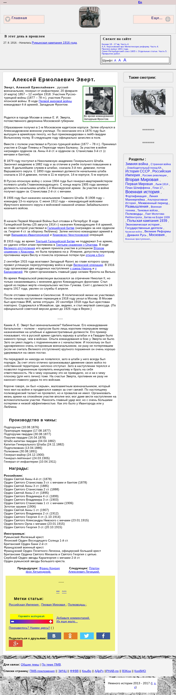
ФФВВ (74, 671)
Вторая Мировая (142, 179)
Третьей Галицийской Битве (55, 241)
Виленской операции (88, 265)
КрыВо (86, 671)
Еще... (156, 18)
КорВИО (140, 671)
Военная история (143, 191)
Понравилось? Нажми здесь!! (29, 627)
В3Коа (126, 671)
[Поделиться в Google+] (16, 645)
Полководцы (77, 604)
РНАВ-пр (112, 671)
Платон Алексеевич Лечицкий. (84, 569)
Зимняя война (137, 164)
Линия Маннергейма (141, 197)
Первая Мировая (53, 604)
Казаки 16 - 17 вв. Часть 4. (115, 44)
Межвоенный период (153, 203)
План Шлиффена (138, 187)
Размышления (137, 206)
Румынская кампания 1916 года (54, 42)
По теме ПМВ (51, 664)
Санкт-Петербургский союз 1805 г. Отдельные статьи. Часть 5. (134, 51)
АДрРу (99, 671)
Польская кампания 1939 (147, 220)
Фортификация (136, 196)
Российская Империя (24, 604)
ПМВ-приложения (42, 671)
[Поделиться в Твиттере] (87, 638)
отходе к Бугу (95, 255)
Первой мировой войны (55, 101)
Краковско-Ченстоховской (71, 234)
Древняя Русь (137, 235)
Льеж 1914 (162, 184)
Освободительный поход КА (144, 167)
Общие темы (30, 664)
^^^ (64, 592)
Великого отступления (19, 248)
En (140, 2)
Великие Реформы (157, 231)
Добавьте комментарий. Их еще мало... (73, 619)
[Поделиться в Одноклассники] (70, 638)
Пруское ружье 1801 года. (115, 49)
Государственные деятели (144, 228)
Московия (157, 235)
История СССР (138, 171)
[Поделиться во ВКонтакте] (54, 638)
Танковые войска (147, 210)
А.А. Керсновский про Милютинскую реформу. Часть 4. (130, 46)
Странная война (161, 164)
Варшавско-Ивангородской (30, 234)
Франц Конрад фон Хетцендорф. (43, 569)
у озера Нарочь (81, 268)
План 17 (158, 187)
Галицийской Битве (60, 228)
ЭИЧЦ (62, 671)
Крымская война (134, 231)
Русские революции (155, 175)
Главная (19, 18)
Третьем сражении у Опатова (76, 244)
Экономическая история (142, 224)
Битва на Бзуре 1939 (157, 217)
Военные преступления (137, 239)
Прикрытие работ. (111, 53)
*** (57, 592)
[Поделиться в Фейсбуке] (103, 638)
